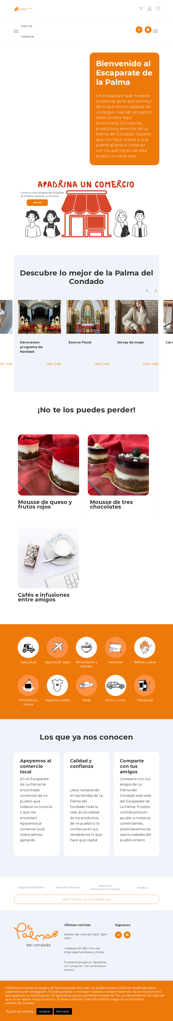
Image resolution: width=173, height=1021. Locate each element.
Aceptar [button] (44, 1011)
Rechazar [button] (62, 1011)
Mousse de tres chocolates (111, 504)
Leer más (53, 364)
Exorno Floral (80, 342)
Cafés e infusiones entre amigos (44, 597)
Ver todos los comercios (86, 899)
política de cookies (19, 1003)
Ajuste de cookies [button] (19, 1011)
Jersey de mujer (130, 342)
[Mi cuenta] (149, 9)
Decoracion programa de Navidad (31, 347)
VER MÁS (37, 202)
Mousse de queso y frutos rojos (45, 504)
